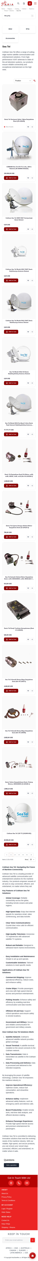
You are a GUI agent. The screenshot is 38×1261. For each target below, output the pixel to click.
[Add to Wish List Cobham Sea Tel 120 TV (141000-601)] (28, 844)
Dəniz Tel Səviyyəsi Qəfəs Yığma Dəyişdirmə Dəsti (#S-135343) (19, 120)
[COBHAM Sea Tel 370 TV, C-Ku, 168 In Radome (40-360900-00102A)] (19, 148)
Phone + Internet (9, 10)
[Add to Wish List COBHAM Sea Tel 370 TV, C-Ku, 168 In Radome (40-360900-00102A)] (28, 178)
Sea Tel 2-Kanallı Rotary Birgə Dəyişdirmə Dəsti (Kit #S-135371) (19, 680)
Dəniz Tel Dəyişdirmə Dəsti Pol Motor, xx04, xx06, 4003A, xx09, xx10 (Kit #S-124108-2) (19, 475)
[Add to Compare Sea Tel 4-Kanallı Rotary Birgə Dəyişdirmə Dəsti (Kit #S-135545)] (32, 742)
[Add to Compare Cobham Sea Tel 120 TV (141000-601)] (32, 844)
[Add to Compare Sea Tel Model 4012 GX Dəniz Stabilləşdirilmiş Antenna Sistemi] (32, 383)
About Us (5, 1193)
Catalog (17, 9)
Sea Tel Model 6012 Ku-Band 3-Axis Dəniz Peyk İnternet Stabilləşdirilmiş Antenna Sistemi (19, 424)
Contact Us (5, 1220)
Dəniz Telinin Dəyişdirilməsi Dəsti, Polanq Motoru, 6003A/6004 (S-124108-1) (19, 783)
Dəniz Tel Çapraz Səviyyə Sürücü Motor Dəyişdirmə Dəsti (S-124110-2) (19, 526)
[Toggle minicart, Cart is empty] (30, 3)
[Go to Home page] (7, 3)
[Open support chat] (32, 1255)
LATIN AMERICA (16, 1253)
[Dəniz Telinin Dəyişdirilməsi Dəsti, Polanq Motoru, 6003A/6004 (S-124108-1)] (19, 763)
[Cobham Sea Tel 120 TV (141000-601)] (19, 815)
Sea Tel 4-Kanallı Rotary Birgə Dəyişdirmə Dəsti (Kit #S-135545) (19, 731)
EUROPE (22, 1250)
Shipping (5, 1227)
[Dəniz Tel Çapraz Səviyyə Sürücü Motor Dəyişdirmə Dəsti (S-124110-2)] (19, 507)
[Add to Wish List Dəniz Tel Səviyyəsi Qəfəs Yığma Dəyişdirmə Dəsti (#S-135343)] (28, 127)
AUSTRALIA (25, 1248)
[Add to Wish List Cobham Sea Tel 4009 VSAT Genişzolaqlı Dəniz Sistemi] (28, 229)
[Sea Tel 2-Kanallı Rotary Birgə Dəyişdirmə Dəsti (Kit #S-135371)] (19, 661)
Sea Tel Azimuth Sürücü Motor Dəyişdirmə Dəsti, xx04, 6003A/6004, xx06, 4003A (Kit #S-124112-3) (19, 578)
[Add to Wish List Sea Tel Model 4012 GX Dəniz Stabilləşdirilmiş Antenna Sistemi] (28, 383)
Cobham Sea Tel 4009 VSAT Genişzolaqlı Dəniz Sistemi (19, 219)
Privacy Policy (6, 1197)
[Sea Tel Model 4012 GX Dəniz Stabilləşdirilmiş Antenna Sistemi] (19, 353)
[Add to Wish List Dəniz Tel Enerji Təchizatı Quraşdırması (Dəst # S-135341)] (28, 639)
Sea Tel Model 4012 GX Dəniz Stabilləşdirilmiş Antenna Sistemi (19, 372)
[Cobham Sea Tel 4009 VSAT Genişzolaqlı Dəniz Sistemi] (19, 199)
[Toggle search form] (18, 3)
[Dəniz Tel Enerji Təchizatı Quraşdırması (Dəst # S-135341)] (19, 610)
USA (26, 1253)
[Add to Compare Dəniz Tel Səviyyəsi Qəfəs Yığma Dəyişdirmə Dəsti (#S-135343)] (32, 127)
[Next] (31, 855)
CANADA (13, 1250)
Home (3, 9)
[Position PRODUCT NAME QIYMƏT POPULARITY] (23, 81)
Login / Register (7, 1209)
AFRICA (9, 1248)
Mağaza (10, 9)
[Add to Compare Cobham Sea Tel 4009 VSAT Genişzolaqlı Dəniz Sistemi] (32, 229)
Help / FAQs (6, 1224)
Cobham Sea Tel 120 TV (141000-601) (19, 833)
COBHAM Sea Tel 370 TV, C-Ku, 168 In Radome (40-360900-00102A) (19, 167)
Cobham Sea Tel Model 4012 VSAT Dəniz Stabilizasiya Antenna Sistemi (19, 270)
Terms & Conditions (8, 1200)
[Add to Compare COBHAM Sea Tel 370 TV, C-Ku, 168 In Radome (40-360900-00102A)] (32, 178)
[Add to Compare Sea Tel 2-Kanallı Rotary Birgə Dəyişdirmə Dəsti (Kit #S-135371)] (32, 691)
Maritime (31, 9)
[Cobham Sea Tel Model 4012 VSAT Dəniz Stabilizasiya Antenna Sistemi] (19, 251)
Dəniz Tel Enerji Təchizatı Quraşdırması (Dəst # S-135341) (19, 629)
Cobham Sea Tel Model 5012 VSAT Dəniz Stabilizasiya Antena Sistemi (19, 321)
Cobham (24, 9)
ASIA (16, 1248)
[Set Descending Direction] (34, 81)
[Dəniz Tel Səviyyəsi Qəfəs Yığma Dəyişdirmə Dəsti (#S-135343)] (19, 101)
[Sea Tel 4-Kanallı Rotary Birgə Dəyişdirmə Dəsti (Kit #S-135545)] (19, 712)
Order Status (6, 1212)
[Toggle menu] (35, 3)
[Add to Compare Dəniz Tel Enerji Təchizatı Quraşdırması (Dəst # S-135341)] (32, 639)
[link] (7, 855)
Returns (12, 1227)
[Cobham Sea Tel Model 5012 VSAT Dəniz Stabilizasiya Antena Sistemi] (19, 302)
